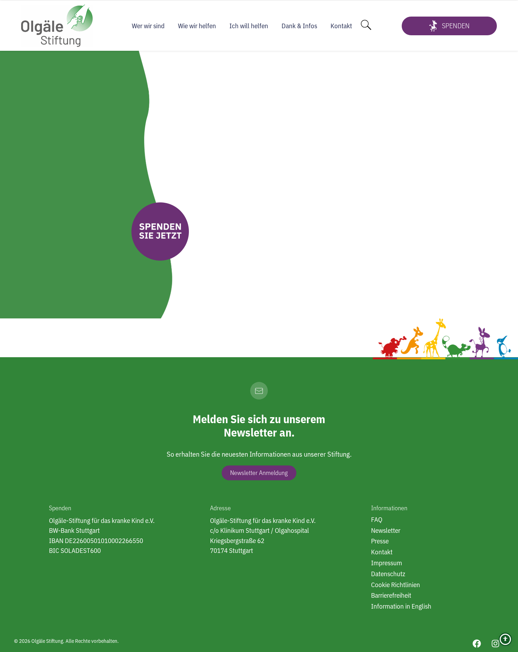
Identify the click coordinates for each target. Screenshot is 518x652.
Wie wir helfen (197, 26)
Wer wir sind (148, 26)
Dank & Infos (299, 26)
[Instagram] (495, 643)
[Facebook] (476, 643)
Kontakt (341, 26)
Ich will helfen (248, 26)
